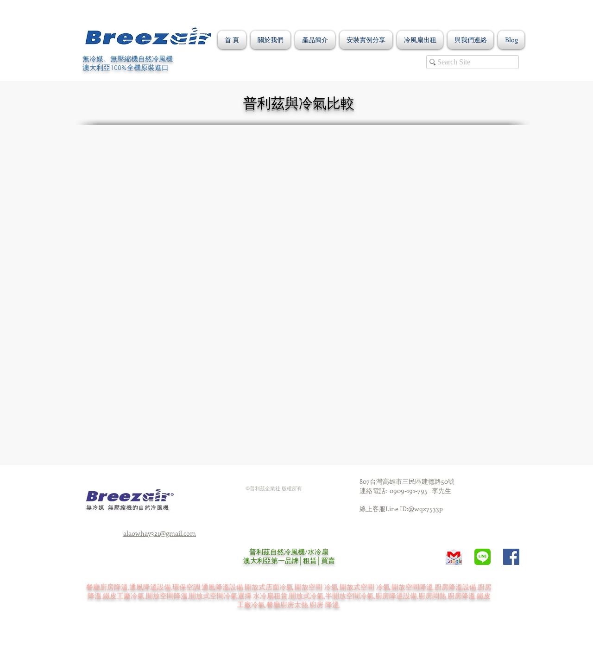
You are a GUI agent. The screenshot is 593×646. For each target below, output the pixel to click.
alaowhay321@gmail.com (159, 533)
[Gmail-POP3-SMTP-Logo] (454, 557)
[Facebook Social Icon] (511, 557)
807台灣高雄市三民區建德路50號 (407, 481)
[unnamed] (482, 557)
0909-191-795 (411, 490)
